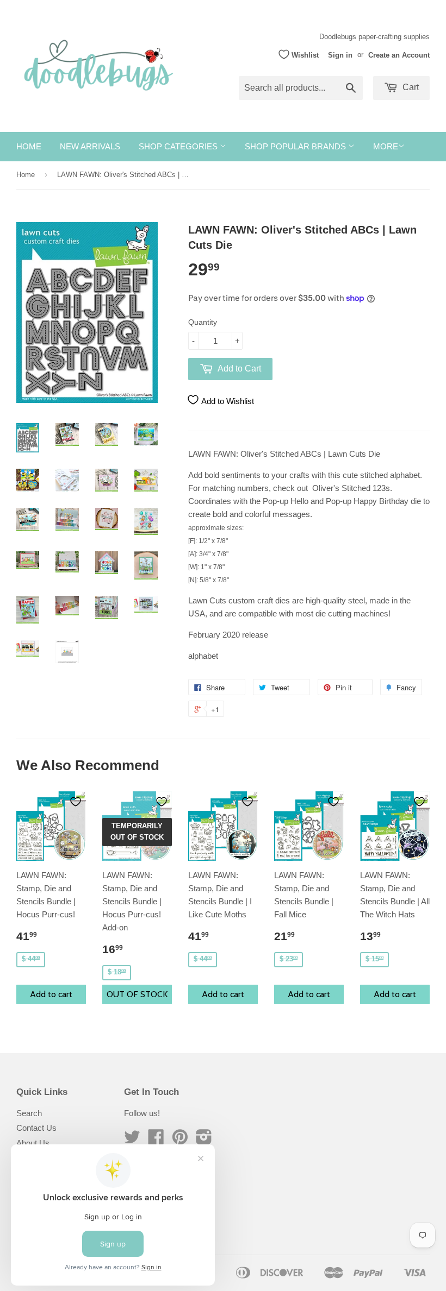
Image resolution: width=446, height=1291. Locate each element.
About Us (32, 1143)
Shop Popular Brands (296, 146)
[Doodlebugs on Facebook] (156, 1140)
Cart (409, 87)
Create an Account (399, 55)
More (385, 146)
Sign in (340, 55)
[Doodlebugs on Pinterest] (180, 1140)
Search (29, 1113)
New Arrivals (90, 146)
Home (28, 146)
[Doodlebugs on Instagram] (204, 1140)
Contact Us (36, 1127)
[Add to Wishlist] (75, 801)
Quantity (202, 322)
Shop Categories (179, 146)
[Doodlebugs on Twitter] (132, 1140)
